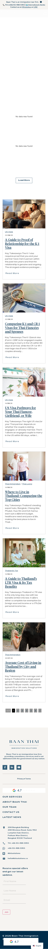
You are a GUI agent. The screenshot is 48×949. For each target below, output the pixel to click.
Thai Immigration (12, 484)
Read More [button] (12, 273)
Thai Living (27, 484)
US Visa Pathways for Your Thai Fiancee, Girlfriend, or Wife (20, 411)
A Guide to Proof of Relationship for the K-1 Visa (22, 243)
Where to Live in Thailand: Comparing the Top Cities (23, 496)
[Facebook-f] (5, 767)
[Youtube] (19, 767)
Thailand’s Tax (11, 571)
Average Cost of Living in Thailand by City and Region (23, 666)
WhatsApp (26, 7)
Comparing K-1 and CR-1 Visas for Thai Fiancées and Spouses (22, 327)
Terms (28, 779)
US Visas (9, 232)
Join (6, 912)
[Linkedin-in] (12, 767)
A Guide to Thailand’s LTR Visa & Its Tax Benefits (21, 582)
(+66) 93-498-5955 (16, 5)
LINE (36, 7)
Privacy (20, 779)
